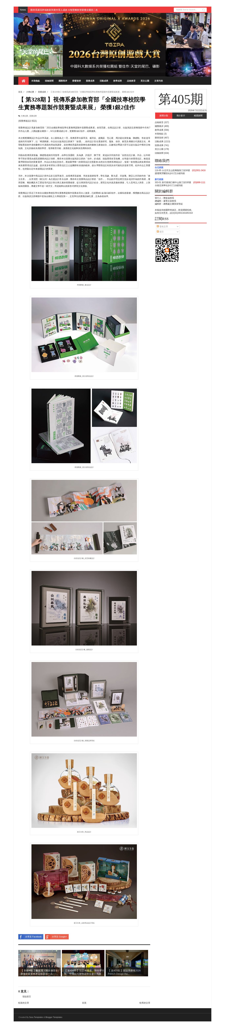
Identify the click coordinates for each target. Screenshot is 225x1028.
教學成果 (117, 81)
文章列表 (158, 81)
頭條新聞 (49, 81)
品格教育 (131, 81)
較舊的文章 (145, 1003)
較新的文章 (23, 1003)
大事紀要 (24, 116)
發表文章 (163, 226)
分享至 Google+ (59, 936)
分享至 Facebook (33, 936)
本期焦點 (35, 81)
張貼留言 (26, 996)
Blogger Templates (53, 1017)
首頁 (84, 1003)
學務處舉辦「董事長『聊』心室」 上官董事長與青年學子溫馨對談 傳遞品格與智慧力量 (74, 9)
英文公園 (145, 81)
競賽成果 (90, 81)
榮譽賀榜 (76, 81)
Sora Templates (36, 1017)
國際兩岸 (63, 81)
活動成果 (104, 81)
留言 (161, 232)
